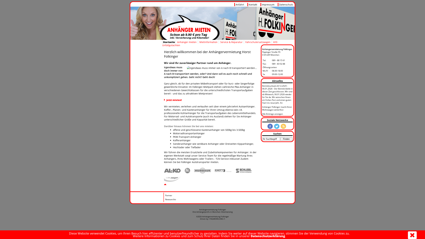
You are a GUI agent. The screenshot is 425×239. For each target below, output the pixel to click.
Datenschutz (286, 4)
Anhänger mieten (187, 42)
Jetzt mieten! (174, 100)
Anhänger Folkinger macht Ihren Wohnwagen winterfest (277, 108)
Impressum (268, 4)
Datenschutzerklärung (268, 236)
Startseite (169, 42)
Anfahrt (240, 4)
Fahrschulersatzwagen (257, 42)
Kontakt (253, 4)
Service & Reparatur (231, 42)
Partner (168, 195)
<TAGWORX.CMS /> (217, 219)
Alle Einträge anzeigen (272, 114)
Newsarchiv (170, 199)
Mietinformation (208, 42)
